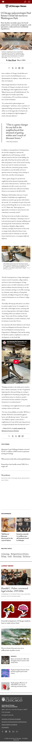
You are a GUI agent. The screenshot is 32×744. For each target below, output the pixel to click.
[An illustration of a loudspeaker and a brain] (16, 609)
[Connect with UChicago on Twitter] (9, 732)
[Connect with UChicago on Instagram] (6, 732)
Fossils (10, 556)
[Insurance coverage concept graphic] (5, 686)
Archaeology (5, 554)
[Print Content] (22, 68)
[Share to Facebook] (9, 68)
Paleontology (17, 556)
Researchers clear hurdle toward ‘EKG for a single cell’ (15, 465)
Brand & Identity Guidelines (9, 724)
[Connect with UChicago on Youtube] (17, 732)
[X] (13, 68)
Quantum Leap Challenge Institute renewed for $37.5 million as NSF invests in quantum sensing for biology (15, 451)
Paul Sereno (26, 556)
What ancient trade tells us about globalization (15, 459)
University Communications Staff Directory (14, 722)
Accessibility (5, 727)
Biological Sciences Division (20, 554)
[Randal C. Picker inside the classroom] (16, 577)
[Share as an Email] (19, 68)
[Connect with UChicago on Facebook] (3, 732)
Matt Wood (12, 60)
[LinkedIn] (16, 68)
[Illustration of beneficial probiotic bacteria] (5, 673)
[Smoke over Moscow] (16, 637)
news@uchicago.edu (7, 715)
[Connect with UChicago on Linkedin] (13, 732)
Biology (4, 556)
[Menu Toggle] (29, 2)
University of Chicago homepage (11, 719)
